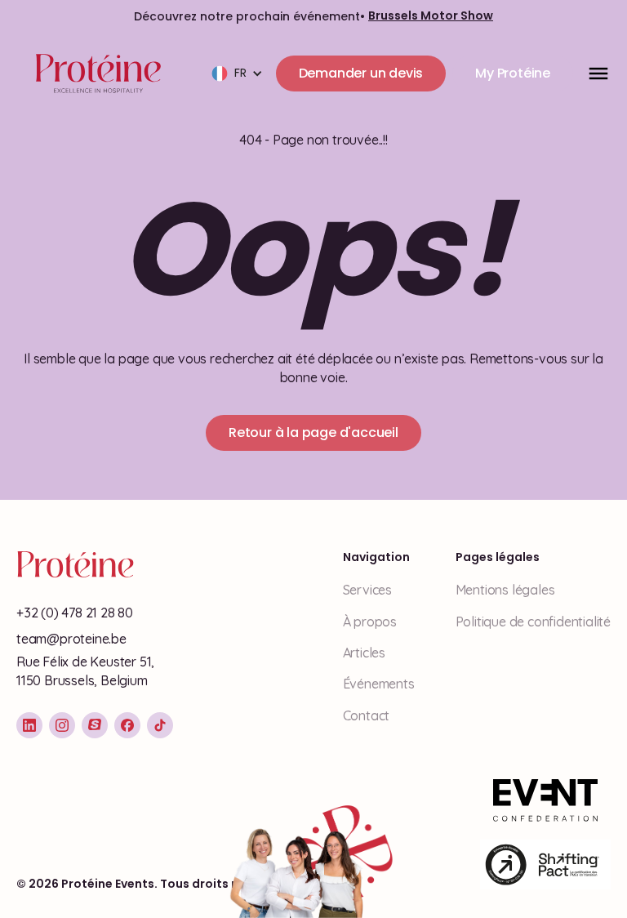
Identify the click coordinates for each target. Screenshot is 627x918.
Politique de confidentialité (533, 621)
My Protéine (512, 73)
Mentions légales (505, 590)
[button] (237, 73)
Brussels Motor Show (430, 16)
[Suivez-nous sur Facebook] (127, 725)
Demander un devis (361, 73)
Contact (366, 715)
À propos (370, 621)
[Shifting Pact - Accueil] (545, 865)
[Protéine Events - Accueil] (95, 73)
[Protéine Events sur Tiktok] (160, 725)
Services (367, 590)
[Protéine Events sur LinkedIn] (29, 725)
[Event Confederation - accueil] (545, 800)
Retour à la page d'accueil (313, 432)
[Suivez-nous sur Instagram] (62, 725)
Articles (364, 652)
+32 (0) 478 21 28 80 (74, 612)
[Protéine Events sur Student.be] (95, 725)
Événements (379, 683)
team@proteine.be (71, 639)
